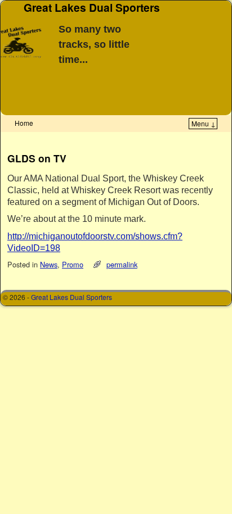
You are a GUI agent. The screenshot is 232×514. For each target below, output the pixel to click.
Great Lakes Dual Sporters (71, 297)
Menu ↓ (203, 123)
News (48, 264)
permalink (121, 264)
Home (24, 123)
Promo (72, 264)
